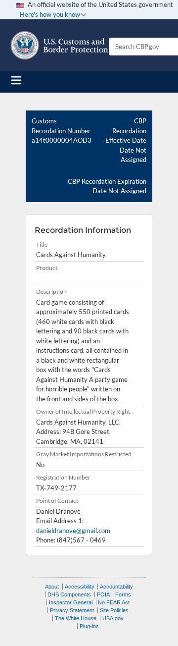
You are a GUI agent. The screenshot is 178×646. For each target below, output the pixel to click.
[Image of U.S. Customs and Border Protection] (59, 45)
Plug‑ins (89, 626)
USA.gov (113, 618)
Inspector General (70, 602)
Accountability (116, 587)
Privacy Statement (72, 610)
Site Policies (114, 610)
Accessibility (79, 587)
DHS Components (69, 594)
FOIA (103, 594)
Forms (123, 594)
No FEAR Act (114, 602)
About (52, 587)
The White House (75, 618)
